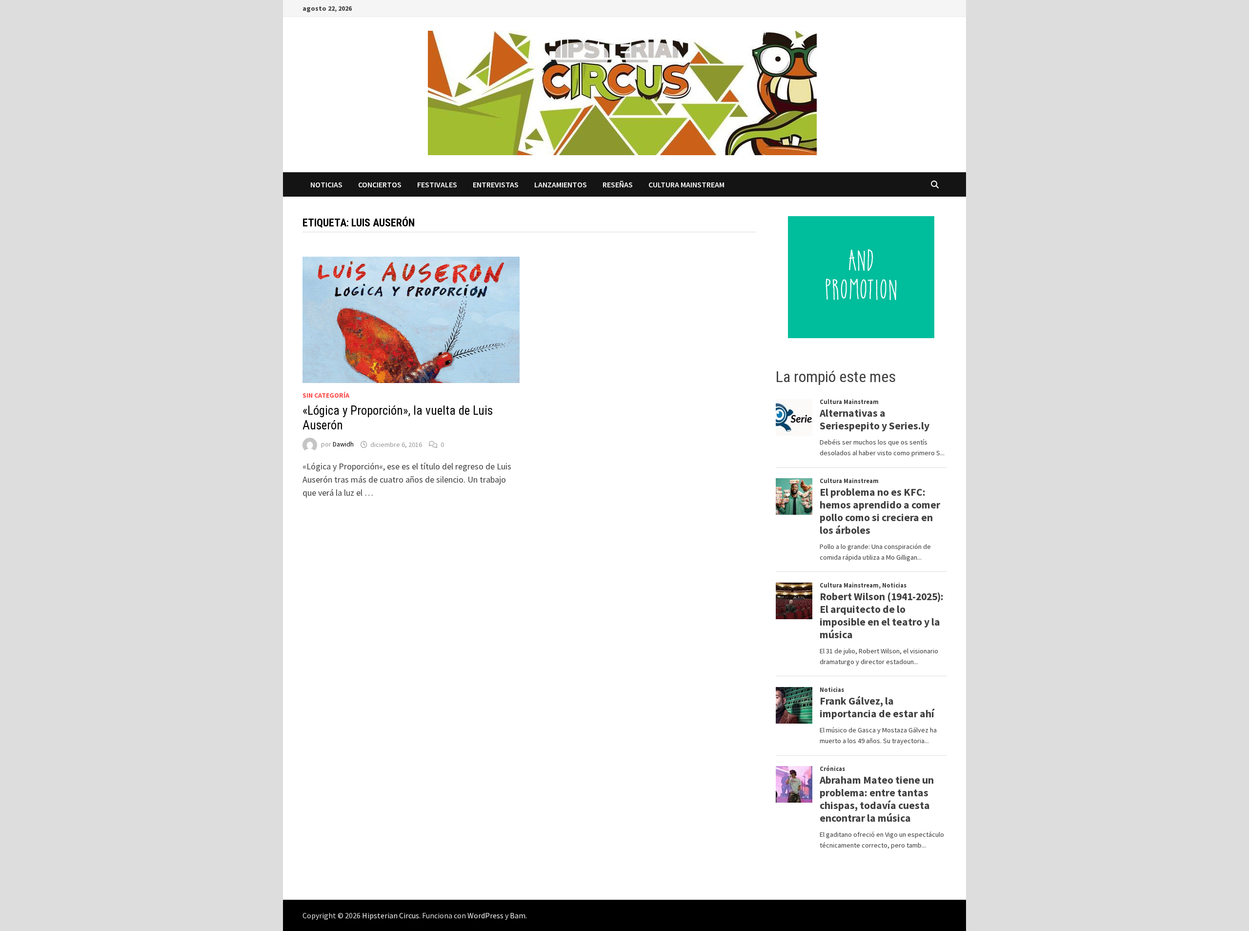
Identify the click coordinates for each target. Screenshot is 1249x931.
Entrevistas (496, 184)
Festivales (437, 184)
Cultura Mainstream (686, 184)
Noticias (326, 184)
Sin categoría (325, 395)
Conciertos (380, 184)
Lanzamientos (560, 184)
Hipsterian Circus (390, 915)
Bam (517, 915)
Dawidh (343, 444)
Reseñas (618, 184)
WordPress (485, 915)
